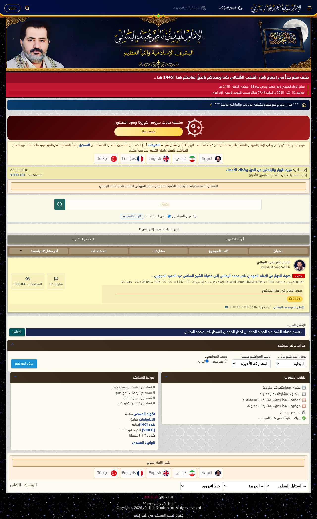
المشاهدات (98, 251)
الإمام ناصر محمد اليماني (274, 262)
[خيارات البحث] (27, 8)
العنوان (278, 251)
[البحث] (59, 204)
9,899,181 (17, 175)
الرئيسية (30, 485)
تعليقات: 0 (56, 284)
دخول (12, 8)
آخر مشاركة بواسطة (44, 251)
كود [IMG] (147, 424)
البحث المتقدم (132, 216)
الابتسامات (147, 419)
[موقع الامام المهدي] (276, 8)
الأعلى (17, 332)
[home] (304, 105)
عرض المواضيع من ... (292, 356)
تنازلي (200, 361)
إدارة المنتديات (297, 175)
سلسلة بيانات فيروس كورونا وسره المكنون (148, 123)
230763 (295, 298)
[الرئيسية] (309, 8)
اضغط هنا (149, 131)
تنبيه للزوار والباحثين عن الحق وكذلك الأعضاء (259, 170)
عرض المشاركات (155, 216)
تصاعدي (218, 361)
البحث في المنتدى (85, 239)
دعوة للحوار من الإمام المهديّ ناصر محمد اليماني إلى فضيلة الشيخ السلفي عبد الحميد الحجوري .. (221, 276)
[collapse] (12, 344)
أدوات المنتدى (236, 239)
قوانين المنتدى (143, 443)
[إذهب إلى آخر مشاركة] (226, 307)
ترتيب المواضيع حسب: (256, 356)
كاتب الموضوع (218, 251)
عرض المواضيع (182, 216)
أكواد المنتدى (144, 414)
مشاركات (158, 251)
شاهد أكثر (126, 282)
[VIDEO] (148, 430)
